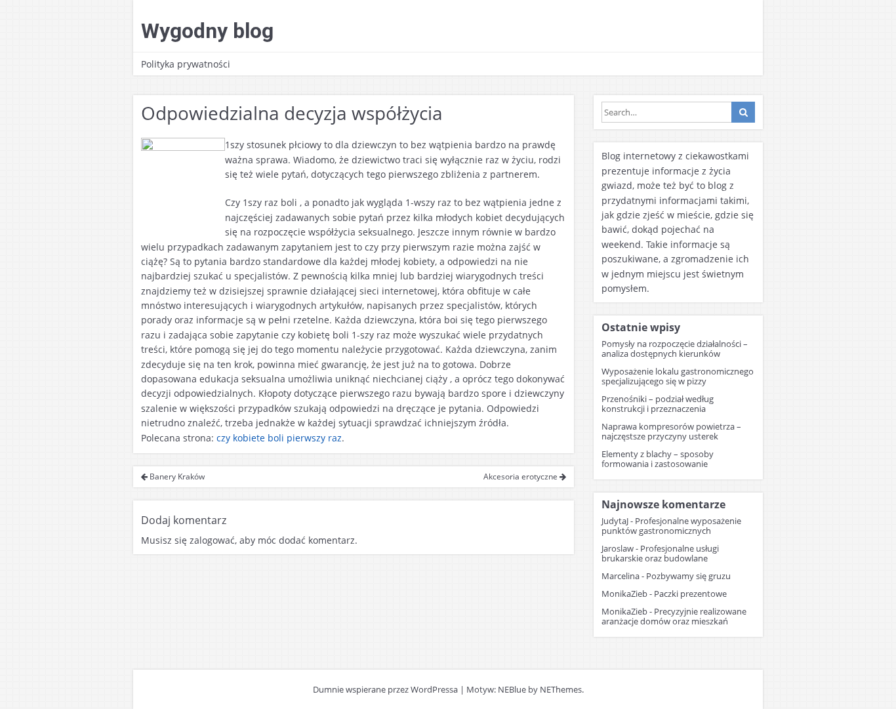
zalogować (212, 540)
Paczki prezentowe (690, 593)
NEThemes (561, 689)
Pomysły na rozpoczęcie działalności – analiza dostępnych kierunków (674, 348)
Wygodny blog (207, 30)
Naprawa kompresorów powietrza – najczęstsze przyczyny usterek (671, 431)
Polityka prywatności (185, 64)
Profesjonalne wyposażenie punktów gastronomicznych (671, 526)
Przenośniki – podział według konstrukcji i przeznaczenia (657, 404)
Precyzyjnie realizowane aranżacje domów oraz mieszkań (673, 616)
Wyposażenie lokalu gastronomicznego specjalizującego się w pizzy (677, 376)
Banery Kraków (176, 476)
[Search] (743, 112)
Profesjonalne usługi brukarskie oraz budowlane (660, 553)
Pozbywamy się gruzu (688, 576)
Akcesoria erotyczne (521, 476)
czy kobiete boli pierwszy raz (279, 438)
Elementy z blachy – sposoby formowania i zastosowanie (657, 459)
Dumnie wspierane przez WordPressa (385, 689)
